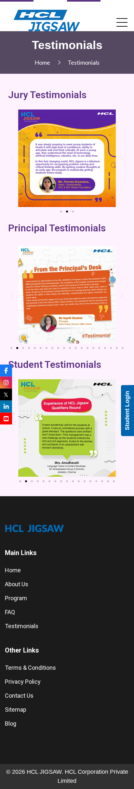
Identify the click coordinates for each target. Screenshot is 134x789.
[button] (61, 212)
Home (42, 62)
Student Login (127, 410)
